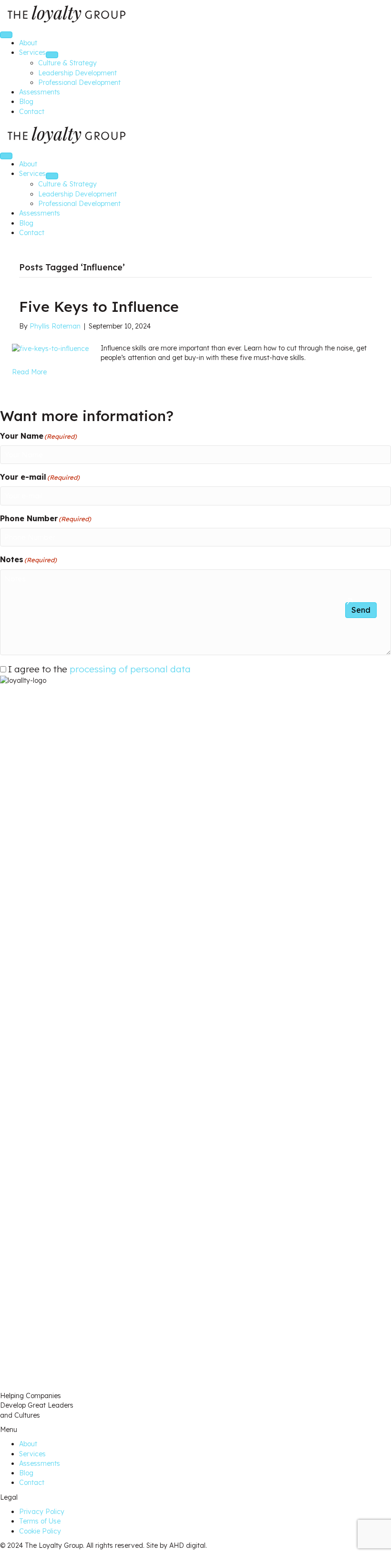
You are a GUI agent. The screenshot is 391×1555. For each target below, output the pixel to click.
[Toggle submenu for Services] (52, 54)
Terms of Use (40, 1521)
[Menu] (6, 34)
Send (360, 610)
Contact (31, 1482)
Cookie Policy (40, 1531)
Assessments (39, 1463)
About (28, 1444)
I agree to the (99, 669)
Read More (29, 372)
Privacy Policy (41, 1511)
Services (32, 1454)
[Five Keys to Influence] (50, 348)
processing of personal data (130, 669)
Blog (26, 1473)
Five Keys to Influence (99, 307)
